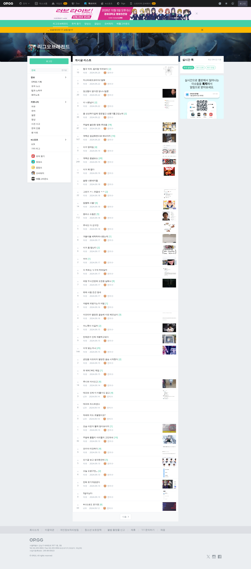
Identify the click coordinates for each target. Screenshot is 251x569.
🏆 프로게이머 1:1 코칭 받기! (60, 30)
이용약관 (49, 529)
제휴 (133, 529)
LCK (85, 396)
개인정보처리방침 (69, 529)
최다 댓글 (210, 67)
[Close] (196, 13)
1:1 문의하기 (148, 529)
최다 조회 (200, 67)
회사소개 (34, 529)
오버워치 (108, 23)
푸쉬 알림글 (188, 67)
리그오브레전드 (60, 23)
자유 (85, 72)
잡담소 (97, 23)
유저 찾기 (76, 23)
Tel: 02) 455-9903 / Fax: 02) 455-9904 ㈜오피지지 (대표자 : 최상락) (56, 548)
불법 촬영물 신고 (116, 529)
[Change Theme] (226, 3)
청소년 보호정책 (93, 529)
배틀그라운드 (123, 23)
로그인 (243, 3)
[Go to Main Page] (8, 3)
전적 (25, 3)
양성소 (87, 23)
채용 (163, 529)
